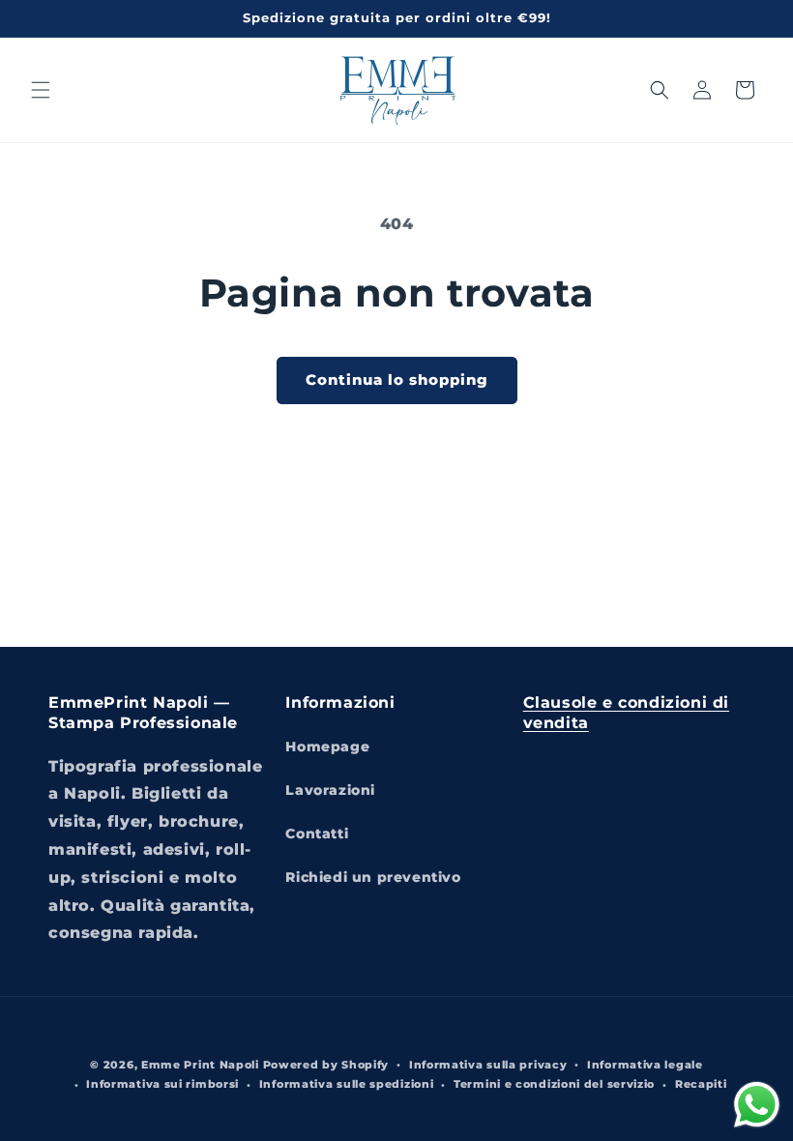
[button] (40, 90)
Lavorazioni (330, 790)
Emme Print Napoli (200, 1064)
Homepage (327, 746)
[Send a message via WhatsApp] (756, 1104)
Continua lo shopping (397, 379)
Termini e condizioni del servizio (554, 1084)
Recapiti (701, 1084)
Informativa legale (645, 1064)
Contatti (316, 833)
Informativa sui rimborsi (162, 1084)
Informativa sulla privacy (488, 1064)
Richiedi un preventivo (372, 877)
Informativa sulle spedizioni (346, 1084)
